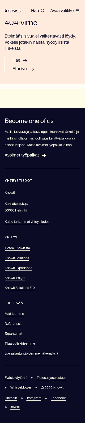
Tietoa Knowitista (17, 248)
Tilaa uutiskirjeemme (20, 343)
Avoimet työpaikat (22, 155)
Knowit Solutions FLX (20, 288)
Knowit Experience (18, 268)
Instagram (33, 398)
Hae (16, 60)
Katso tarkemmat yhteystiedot (27, 222)
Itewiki (15, 407)
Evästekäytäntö (16, 378)
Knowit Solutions (17, 258)
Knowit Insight (15, 278)
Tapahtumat (13, 333)
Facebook (58, 398)
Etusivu (20, 68)
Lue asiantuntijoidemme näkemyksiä (31, 353)
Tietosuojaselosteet (51, 378)
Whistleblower (20, 387)
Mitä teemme (14, 314)
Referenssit (13, 324)
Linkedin (11, 398)
